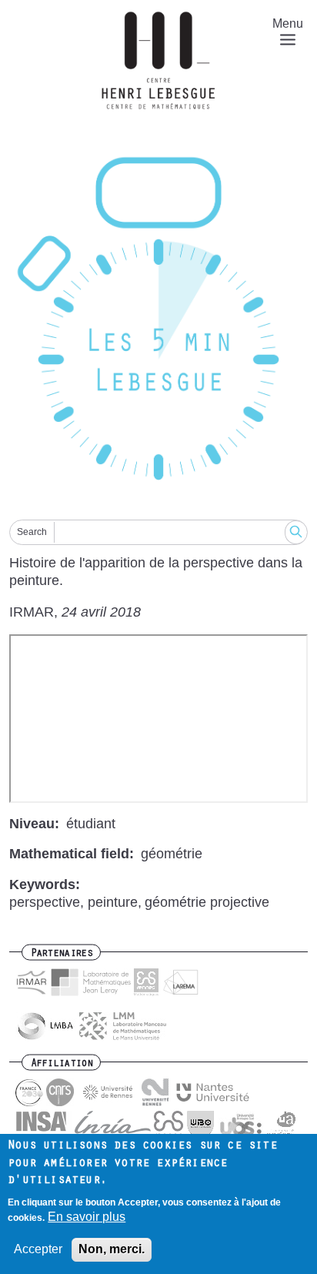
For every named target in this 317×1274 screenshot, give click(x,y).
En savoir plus (86, 1216)
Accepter (38, 1249)
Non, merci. (111, 1249)
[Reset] (158, 322)
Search (32, 532)
